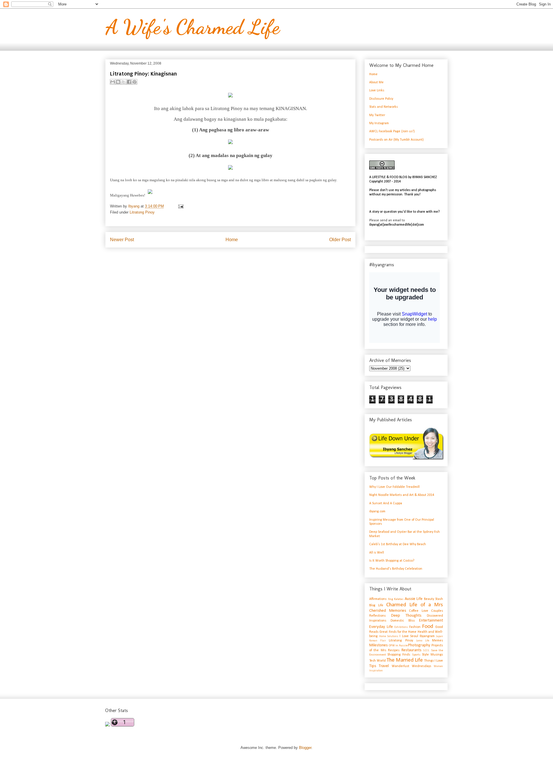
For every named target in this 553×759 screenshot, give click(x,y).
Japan (439, 636)
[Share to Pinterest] (134, 82)
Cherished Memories (387, 611)
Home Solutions (388, 636)
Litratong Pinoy (142, 212)
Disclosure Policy (381, 99)
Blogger (305, 747)
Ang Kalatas (396, 599)
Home (232, 239)
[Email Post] (179, 206)
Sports (416, 654)
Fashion (415, 627)
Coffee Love (418, 611)
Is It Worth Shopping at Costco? (391, 560)
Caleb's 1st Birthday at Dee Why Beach (397, 544)
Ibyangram (427, 636)
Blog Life (376, 605)
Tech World (377, 660)
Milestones (378, 645)
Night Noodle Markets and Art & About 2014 (401, 495)
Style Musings (432, 654)
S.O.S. (426, 650)
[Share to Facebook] (129, 82)
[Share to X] (123, 82)
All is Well (376, 552)
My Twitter (377, 115)
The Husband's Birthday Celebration (395, 569)
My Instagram (379, 123)
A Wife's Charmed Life (192, 27)
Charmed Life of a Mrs (414, 605)
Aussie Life (414, 599)
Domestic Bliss (402, 620)
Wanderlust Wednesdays (411, 666)
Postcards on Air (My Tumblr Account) (396, 139)
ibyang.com (377, 511)
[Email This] (112, 82)
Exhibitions (401, 627)
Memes (437, 640)
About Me (376, 82)
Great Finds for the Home (397, 632)
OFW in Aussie (398, 645)
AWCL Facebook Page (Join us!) (392, 131)
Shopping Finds (398, 654)
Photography (419, 645)
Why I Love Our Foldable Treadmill (394, 487)
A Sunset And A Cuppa (385, 503)
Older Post (340, 239)
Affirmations (378, 599)
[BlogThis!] (118, 82)
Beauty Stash (433, 599)
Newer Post (122, 239)
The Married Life (405, 660)
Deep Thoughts (406, 615)
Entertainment (431, 620)
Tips (372, 666)
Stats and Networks (383, 107)
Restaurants (411, 650)
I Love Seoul (408, 636)
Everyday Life (381, 627)
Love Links (376, 90)
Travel (384, 666)
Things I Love (433, 660)
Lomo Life (422, 640)
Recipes (393, 650)
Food (427, 626)
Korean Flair (377, 640)
